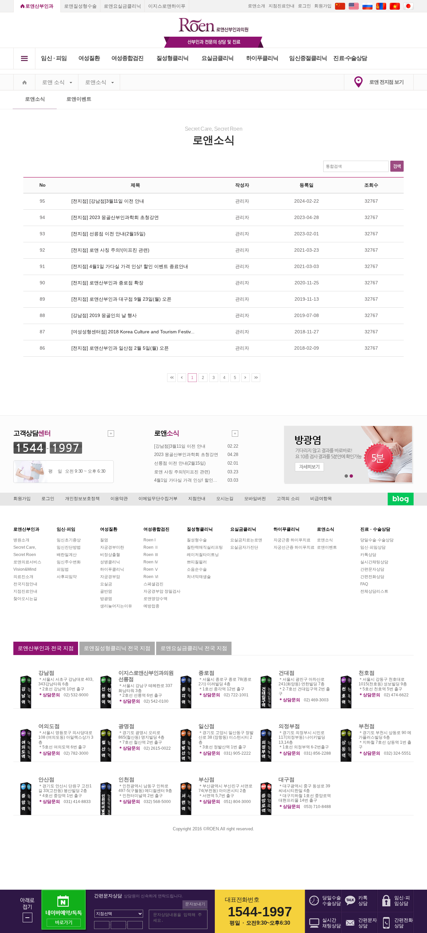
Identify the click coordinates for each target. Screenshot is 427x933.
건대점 (287, 673)
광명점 (126, 726)
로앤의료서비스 (27, 562)
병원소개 (21, 540)
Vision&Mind (24, 569)
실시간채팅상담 (374, 562)
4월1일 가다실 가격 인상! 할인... (185, 480)
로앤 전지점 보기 (386, 82)
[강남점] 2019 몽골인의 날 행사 (104, 315)
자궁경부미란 (112, 547)
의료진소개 (23, 576)
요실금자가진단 (244, 547)
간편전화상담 (372, 576)
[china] (340, 5)
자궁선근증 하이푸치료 (294, 547)
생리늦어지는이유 (116, 606)
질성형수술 (197, 540)
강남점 (46, 673)
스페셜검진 (153, 584)
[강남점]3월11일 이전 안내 (179, 446)
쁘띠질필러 (197, 562)
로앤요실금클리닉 (122, 6)
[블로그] (401, 498)
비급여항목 (321, 498)
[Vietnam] (395, 5)
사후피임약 (67, 576)
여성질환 (89, 58)
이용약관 (119, 498)
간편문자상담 (372, 569)
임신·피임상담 (373, 547)
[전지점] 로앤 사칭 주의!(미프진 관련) (110, 250)
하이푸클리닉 (262, 58)
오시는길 (225, 498)
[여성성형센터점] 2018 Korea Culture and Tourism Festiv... (132, 331)
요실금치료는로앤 (246, 540)
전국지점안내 (25, 584)
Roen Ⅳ (150, 562)
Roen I (149, 540)
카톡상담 (368, 554)
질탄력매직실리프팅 (205, 547)
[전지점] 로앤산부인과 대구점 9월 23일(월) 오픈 (121, 299)
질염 (104, 540)
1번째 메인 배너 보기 (346, 476)
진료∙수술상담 (350, 58)
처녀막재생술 (199, 576)
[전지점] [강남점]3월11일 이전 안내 (107, 201)
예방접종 (151, 606)
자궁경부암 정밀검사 (161, 591)
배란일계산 (67, 554)
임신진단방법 (69, 547)
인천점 (126, 779)
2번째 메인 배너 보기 (351, 476)
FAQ (364, 584)
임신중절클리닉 (308, 58)
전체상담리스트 (374, 591)
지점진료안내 (282, 5)
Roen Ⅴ (150, 569)
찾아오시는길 (25, 598)
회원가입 (323, 5)
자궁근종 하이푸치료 (292, 540)
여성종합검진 (127, 58)
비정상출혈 (110, 554)
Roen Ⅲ (150, 554)
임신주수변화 (69, 562)
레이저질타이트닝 (203, 554)
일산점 (206, 726)
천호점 (367, 673)
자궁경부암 (110, 576)
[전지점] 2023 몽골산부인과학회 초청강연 (115, 217)
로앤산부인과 (39, 6)
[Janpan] (408, 5)
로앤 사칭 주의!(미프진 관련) (182, 471)
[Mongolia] (381, 5)
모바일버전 (255, 498)
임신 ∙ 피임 (54, 58)
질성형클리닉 (172, 58)
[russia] (367, 5)
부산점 (206, 779)
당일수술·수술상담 (377, 540)
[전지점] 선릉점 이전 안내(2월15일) (108, 233)
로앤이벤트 (78, 99)
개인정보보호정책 (82, 498)
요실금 (106, 584)
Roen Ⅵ (150, 576)
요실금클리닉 (217, 58)
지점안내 (196, 498)
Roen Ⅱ (150, 547)
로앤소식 (95, 82)
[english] (354, 5)
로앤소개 (256, 5)
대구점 (287, 779)
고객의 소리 (288, 498)
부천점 (367, 726)
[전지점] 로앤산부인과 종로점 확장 (107, 282)
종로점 (206, 673)
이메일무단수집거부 (157, 498)
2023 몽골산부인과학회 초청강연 (186, 454)
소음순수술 (197, 569)
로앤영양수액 (155, 598)
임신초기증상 (69, 540)
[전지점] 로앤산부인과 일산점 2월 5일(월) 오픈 (120, 348)
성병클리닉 (110, 562)
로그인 (304, 5)
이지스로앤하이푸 (166, 6)
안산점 (46, 779)
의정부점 (289, 726)
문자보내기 (195, 904)
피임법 (63, 569)
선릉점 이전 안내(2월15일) (179, 463)
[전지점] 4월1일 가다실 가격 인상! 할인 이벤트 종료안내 (129, 266)
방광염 (106, 598)
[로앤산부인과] (213, 22)
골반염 (106, 591)
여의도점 (49, 726)
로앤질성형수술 (80, 6)
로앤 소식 (53, 82)
